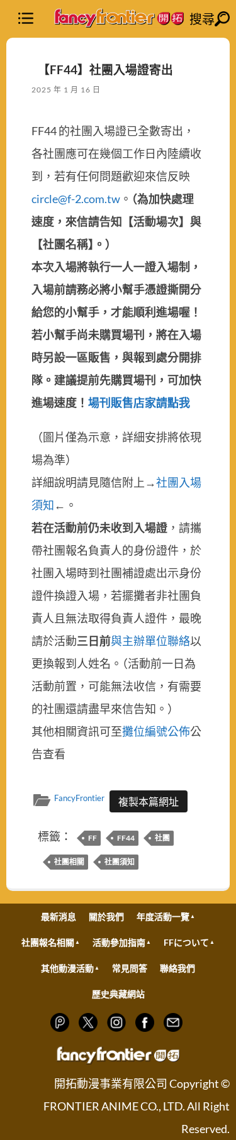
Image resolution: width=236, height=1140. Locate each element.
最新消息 (58, 916)
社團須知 (119, 861)
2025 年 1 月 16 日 (66, 89)
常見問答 (129, 968)
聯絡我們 (177, 968)
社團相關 (69, 861)
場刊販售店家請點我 (139, 402)
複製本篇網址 (148, 801)
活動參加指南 (119, 942)
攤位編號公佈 (156, 731)
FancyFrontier (79, 798)
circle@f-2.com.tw (75, 199)
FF (92, 838)
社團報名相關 (47, 942)
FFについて (186, 942)
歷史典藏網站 (118, 993)
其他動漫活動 (67, 968)
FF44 (126, 838)
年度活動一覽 (163, 916)
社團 (162, 838)
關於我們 (106, 916)
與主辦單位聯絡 (150, 641)
